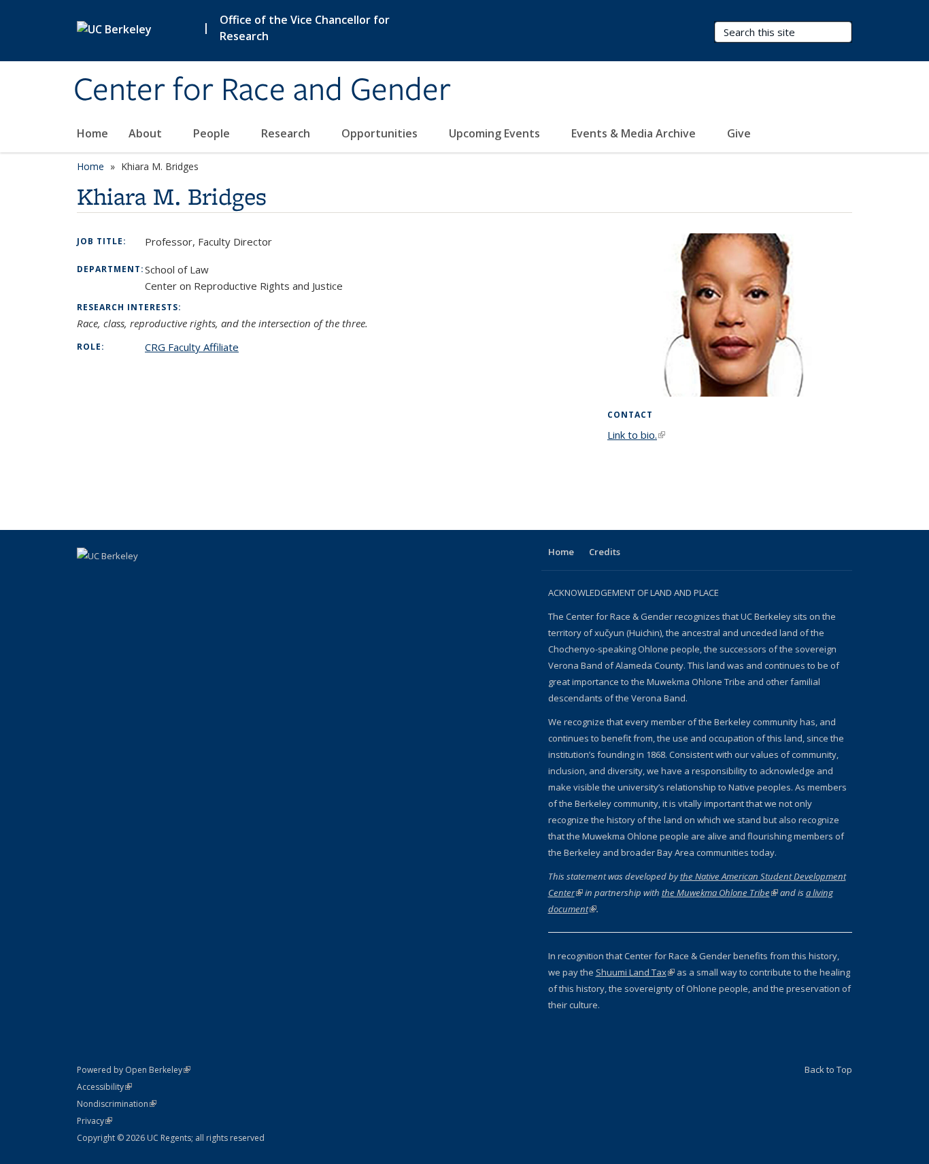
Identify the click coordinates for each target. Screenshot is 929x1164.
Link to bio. (636, 435)
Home (92, 133)
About (147, 133)
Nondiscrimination (116, 1104)
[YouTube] (115, 578)
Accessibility (104, 1087)
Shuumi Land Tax (635, 972)
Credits (604, 552)
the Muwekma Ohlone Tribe (720, 892)
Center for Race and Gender (262, 90)
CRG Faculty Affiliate (192, 347)
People (213, 133)
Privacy (94, 1121)
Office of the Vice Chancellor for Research (305, 28)
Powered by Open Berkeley (133, 1070)
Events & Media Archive (634, 133)
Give (739, 133)
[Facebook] (89, 578)
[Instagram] (142, 578)
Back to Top (828, 1069)
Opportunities (380, 133)
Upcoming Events (496, 133)
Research (287, 133)
